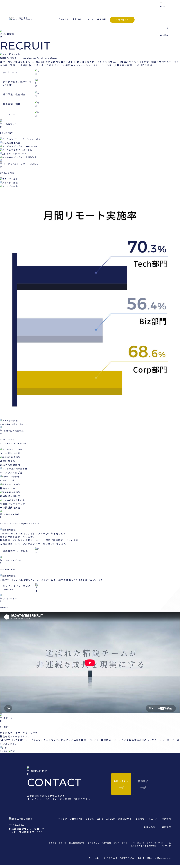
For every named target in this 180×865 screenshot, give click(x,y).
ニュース (89, 19)
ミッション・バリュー (33, 139)
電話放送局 (123, 819)
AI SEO (110, 819)
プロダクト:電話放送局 (25, 157)
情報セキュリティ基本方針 (99, 843)
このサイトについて (57, 843)
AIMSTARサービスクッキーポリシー (149, 843)
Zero (100, 819)
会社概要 (15, 142)
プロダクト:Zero (17, 153)
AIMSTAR (76, 819)
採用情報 (101, 19)
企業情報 (76, 19)
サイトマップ (165, 846)
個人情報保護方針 (77, 843)
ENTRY (4, 751)
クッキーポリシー (122, 843)
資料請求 (166, 827)
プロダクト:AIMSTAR (25, 146)
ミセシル (89, 819)
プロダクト (165, 14)
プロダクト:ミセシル (21, 150)
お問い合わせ (122, 19)
